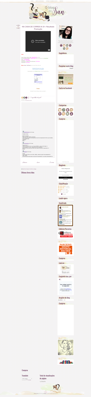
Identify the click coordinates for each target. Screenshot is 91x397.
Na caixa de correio (29, 100)
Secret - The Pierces (27, 65)
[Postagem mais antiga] (51, 164)
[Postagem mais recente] (24, 164)
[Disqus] (38, 116)
